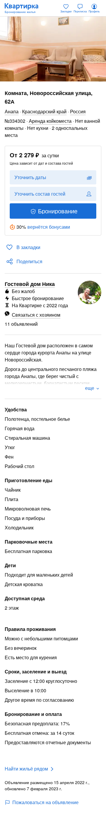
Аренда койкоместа (50, 120)
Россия (78, 111)
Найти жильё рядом (26, 768)
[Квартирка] (24, 8)
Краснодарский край (44, 111)
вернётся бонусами (48, 226)
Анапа (12, 111)
